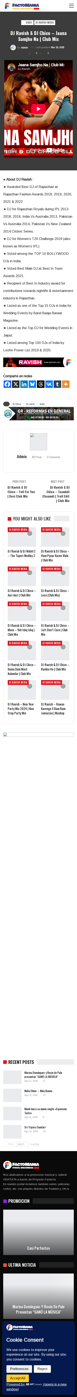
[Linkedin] (24, 384)
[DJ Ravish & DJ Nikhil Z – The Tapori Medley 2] (22, 537)
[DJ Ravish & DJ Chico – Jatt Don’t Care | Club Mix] (55, 611)
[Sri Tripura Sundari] (12, 1132)
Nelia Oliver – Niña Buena (38, 1090)
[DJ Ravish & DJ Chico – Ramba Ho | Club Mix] (55, 650)
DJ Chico (17, 403)
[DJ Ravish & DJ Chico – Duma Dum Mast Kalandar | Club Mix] (22, 650)
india (42, 403)
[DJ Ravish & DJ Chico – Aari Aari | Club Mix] (22, 576)
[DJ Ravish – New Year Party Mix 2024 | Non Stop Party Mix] (22, 690)
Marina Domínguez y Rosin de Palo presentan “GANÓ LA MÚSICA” (43, 1074)
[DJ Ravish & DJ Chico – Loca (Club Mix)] (55, 576)
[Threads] (40, 384)
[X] (15, 384)
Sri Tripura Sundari (35, 1127)
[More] (66, 384)
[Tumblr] (57, 384)
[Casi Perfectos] (38, 1232)
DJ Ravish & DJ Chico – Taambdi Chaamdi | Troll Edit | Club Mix (56, 494)
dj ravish (30, 403)
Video (28, 22)
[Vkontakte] (49, 384)
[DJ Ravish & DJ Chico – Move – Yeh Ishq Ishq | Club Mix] (22, 611)
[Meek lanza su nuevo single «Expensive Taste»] (12, 1113)
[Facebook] (7, 384)
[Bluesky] (32, 384)
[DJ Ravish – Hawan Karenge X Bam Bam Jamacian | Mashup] (55, 690)
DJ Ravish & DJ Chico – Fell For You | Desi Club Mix (21, 491)
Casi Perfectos (38, 1248)
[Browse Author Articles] (38, 441)
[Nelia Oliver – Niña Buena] (12, 1095)
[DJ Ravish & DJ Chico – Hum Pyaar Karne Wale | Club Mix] (55, 537)
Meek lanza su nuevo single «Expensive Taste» (45, 1111)
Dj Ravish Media (45, 22)
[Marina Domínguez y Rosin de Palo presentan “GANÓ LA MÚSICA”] (12, 1077)
